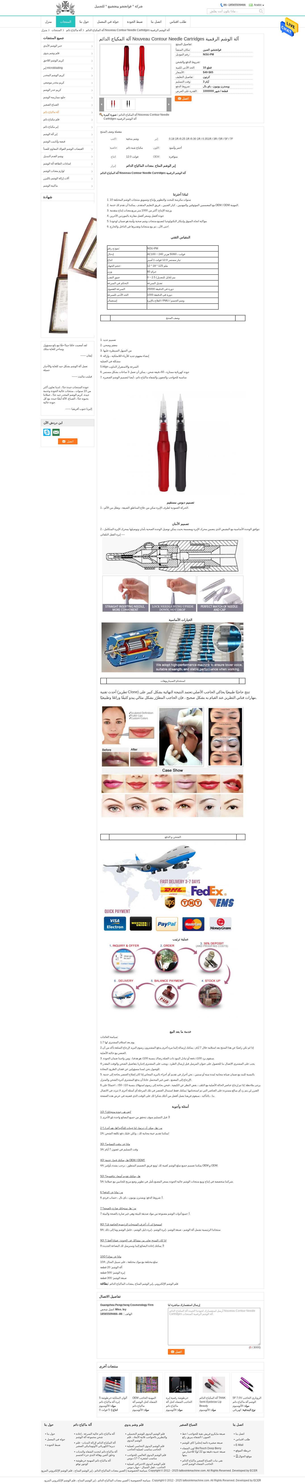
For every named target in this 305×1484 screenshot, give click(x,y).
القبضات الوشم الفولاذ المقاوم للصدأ (63, 148)
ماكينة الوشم (50, 185)
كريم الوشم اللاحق (53, 60)
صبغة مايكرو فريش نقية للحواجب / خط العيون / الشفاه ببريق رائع (203, 1435)
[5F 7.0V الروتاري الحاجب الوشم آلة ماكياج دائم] (247, 1385)
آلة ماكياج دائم (74, 30)
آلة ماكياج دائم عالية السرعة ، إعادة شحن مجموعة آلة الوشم (95, 1435)
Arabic (258, 4)
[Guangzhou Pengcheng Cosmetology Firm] (65, 8)
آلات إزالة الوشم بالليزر (56, 178)
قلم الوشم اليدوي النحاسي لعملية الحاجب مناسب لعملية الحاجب (145, 1447)
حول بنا (84, 21)
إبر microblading (53, 67)
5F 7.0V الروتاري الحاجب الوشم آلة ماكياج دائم (247, 1399)
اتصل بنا (156, 21)
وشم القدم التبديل (53, 156)
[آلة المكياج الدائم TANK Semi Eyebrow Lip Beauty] (214, 1385)
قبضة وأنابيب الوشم (54, 141)
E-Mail (239, 1445)
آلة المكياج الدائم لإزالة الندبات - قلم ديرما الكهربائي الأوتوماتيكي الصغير (96, 1444)
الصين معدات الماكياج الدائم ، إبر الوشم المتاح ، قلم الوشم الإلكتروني (87, 1470)
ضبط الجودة (135, 21)
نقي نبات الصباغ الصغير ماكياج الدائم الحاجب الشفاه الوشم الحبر (202, 1462)
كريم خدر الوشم (52, 90)
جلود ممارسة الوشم (54, 97)
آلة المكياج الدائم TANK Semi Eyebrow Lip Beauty (212, 1401)
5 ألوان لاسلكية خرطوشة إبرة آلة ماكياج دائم (113, 1399)
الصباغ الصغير (51, 104)
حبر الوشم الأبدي (52, 45)
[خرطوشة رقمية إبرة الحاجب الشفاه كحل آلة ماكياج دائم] (180, 1385)
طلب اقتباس (178, 21)
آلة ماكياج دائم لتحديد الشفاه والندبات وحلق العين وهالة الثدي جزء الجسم (96, 1453)
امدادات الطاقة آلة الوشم (57, 163)
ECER (253, 1470)
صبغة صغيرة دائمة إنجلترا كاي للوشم (202, 1442)
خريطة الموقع (243, 1450)
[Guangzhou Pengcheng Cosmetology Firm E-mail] (108, 1319)
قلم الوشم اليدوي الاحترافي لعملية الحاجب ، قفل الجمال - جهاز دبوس (146, 1465)
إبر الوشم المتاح (144, 1283)
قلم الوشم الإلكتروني (166, 1283)
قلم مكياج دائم (51, 119)
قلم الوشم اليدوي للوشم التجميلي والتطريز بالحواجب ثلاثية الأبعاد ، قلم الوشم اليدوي (147, 1437)
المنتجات (65, 21)
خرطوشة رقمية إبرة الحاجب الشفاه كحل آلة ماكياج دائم (179, 1401)
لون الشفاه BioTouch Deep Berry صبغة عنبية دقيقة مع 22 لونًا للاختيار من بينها (203, 1452)
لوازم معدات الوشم (54, 171)
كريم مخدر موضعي (53, 82)
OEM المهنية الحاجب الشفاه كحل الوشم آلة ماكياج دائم (144, 1401)
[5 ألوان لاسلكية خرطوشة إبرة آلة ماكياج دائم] (113, 1385)
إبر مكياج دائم (50, 126)
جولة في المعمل (108, 21)
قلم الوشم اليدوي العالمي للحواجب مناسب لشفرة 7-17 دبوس (146, 1456)
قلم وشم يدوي (51, 53)
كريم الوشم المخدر (54, 75)
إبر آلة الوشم (50, 134)
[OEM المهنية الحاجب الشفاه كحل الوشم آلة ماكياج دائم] (147, 1385)
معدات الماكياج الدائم (121, 1283)
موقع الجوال (245, 1456)
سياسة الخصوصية (137, 1470)
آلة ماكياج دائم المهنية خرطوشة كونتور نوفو (93, 1462)
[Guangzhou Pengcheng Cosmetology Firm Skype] (102, 1319)
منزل (48, 21)
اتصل (185, 98)
